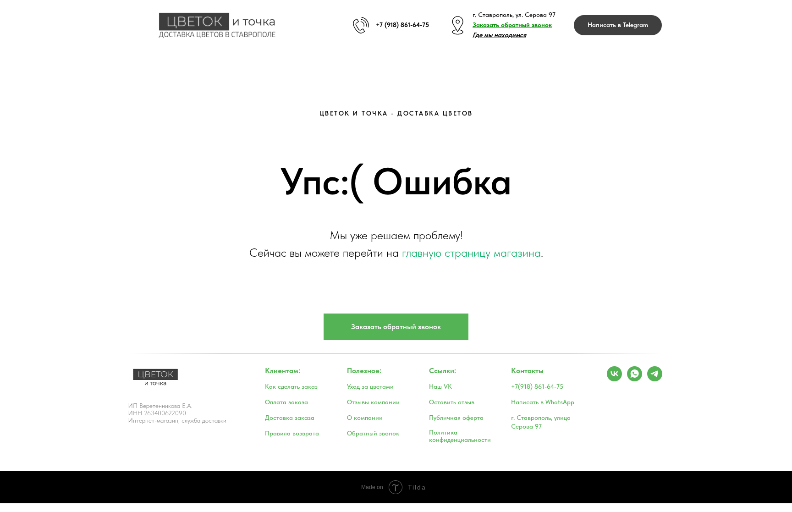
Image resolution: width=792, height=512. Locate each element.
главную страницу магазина (471, 252)
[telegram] (654, 379)
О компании (365, 417)
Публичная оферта (456, 417)
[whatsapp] (634, 379)
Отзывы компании (373, 402)
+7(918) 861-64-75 (537, 386)
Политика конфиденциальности (460, 436)
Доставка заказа (289, 417)
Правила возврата (292, 433)
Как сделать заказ (291, 386)
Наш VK (440, 386)
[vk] (614, 379)
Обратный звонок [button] (373, 433)
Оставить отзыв (451, 402)
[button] (512, 24)
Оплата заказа (286, 402)
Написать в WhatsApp (542, 402)
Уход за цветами (370, 386)
